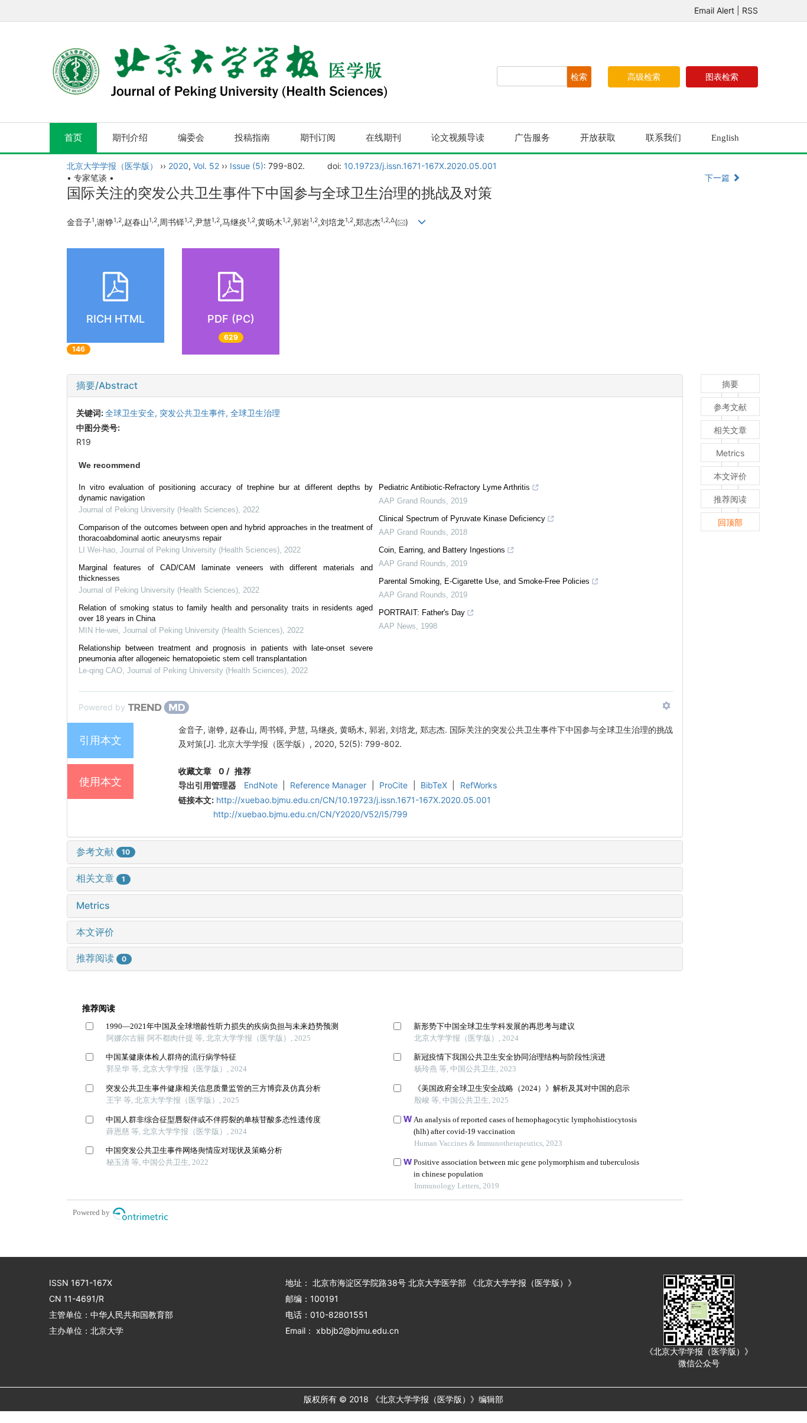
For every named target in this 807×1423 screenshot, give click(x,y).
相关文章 (100, 878)
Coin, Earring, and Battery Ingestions (442, 549)
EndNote (261, 785)
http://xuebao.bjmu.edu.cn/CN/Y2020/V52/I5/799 (310, 814)
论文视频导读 (457, 137)
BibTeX (434, 785)
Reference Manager (328, 785)
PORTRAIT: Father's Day (422, 612)
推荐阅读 (101, 958)
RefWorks (478, 785)
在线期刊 (383, 137)
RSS (750, 10)
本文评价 (95, 932)
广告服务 (532, 137)
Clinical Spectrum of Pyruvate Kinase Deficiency (462, 518)
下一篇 (718, 178)
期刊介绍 (130, 137)
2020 (178, 166)
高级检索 (643, 77)
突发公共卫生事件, (195, 413)
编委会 (191, 137)
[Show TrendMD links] (666, 705)
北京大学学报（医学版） (112, 166)
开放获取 (598, 137)
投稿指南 (252, 137)
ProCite (393, 785)
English (725, 137)
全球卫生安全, (132, 413)
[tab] (374, 386)
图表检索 (721, 77)
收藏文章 (194, 771)
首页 (73, 137)
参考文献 (103, 851)
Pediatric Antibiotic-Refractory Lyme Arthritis (454, 487)
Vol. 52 (206, 166)
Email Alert (714, 10)
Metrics (93, 905)
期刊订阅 (318, 137)
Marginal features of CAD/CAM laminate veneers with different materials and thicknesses (226, 573)
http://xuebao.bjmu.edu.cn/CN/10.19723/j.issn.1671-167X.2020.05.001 (353, 800)
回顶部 (730, 522)
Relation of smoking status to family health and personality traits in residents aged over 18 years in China (226, 613)
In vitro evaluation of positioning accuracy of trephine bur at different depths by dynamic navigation (226, 492)
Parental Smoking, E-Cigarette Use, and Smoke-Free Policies (484, 581)
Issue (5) (246, 166)
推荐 (243, 771)
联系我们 (663, 137)
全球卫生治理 (255, 413)
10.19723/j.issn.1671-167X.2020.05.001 (420, 166)
